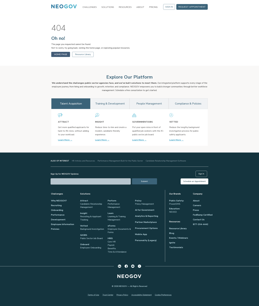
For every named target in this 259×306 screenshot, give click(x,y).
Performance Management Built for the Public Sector (120, 161)
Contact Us (199, 219)
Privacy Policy (122, 295)
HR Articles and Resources (83, 161)
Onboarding (57, 210)
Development (58, 219)
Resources (125, 7)
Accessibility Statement (141, 295)
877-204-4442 (200, 224)
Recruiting (56, 205)
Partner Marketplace (146, 222)
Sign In (169, 6)
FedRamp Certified (202, 214)
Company (197, 193)
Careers (197, 205)
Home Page (60, 54)
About (140, 7)
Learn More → (65, 139)
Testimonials (176, 247)
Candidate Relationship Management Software (166, 161)
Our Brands (175, 193)
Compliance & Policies (188, 103)
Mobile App (141, 234)
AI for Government (144, 210)
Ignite (172, 242)
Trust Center (107, 295)
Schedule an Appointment (194, 181)
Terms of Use (93, 295)
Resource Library (83, 54)
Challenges (90, 7)
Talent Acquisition (71, 103)
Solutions (107, 7)
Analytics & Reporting (146, 216)
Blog (171, 233)
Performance (57, 214)
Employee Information (62, 224)
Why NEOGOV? (59, 200)
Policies (55, 229)
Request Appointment (192, 6)
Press (196, 210)
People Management (149, 103)
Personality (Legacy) (146, 240)
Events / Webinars (178, 237)
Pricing (153, 7)
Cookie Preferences (163, 295)
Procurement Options (146, 228)
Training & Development (110, 103)
